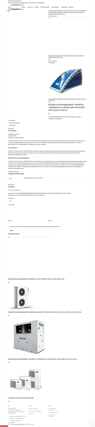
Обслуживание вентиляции (52, 415)
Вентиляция (31, 413)
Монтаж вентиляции (53, 412)
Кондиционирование (33, 408)
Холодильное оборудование (34, 411)
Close (8, 10)
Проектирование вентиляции (52, 409)
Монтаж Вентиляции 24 (18, 424)
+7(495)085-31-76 (16, 5)
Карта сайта (11, 422)
